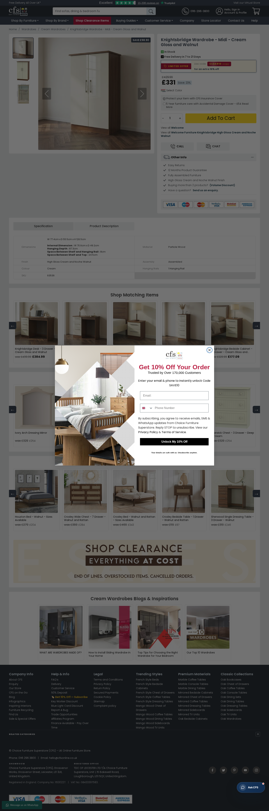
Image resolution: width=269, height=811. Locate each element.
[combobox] (146, 408)
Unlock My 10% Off (174, 441)
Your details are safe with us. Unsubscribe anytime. (174, 453)
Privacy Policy (148, 432)
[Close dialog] (209, 350)
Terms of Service (174, 432)
